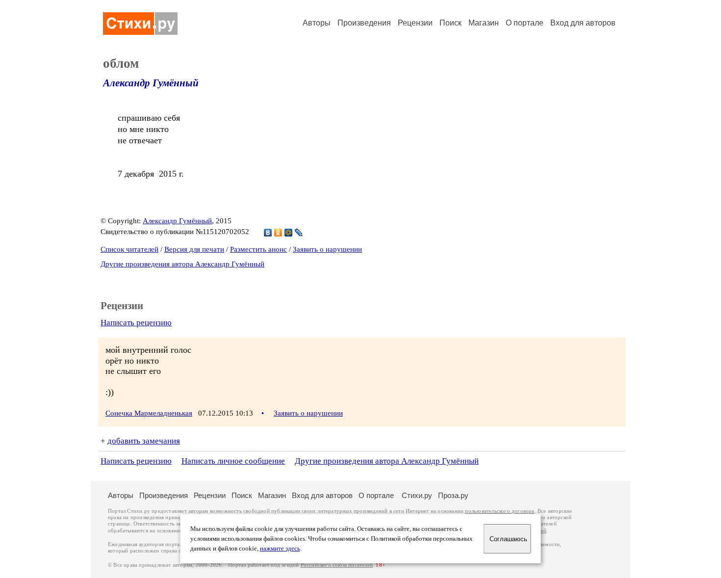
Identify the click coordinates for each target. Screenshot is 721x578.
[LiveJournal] (299, 232)
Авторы (317, 23)
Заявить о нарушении (327, 249)
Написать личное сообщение (233, 461)
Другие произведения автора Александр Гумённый (182, 264)
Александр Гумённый (151, 83)
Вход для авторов (583, 23)
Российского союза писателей (337, 565)
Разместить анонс (258, 249)
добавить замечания (143, 441)
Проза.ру (453, 495)
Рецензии (415, 23)
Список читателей (129, 249)
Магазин (483, 23)
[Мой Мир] (288, 232)
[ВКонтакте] (268, 232)
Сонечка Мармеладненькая (148, 413)
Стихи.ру (417, 495)
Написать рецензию (136, 322)
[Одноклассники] (278, 232)
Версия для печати (194, 249)
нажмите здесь (280, 548)
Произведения (364, 23)
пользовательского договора (499, 511)
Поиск (450, 23)
